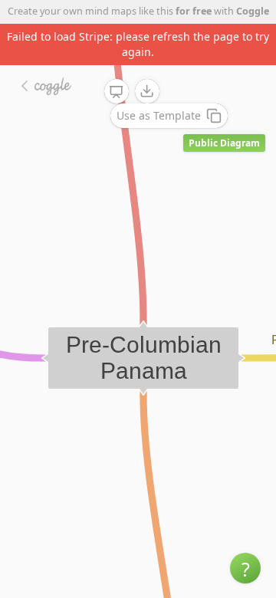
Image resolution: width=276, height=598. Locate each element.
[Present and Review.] (116, 92)
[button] (245, 568)
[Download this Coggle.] (147, 91)
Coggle (252, 11)
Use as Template (159, 115)
